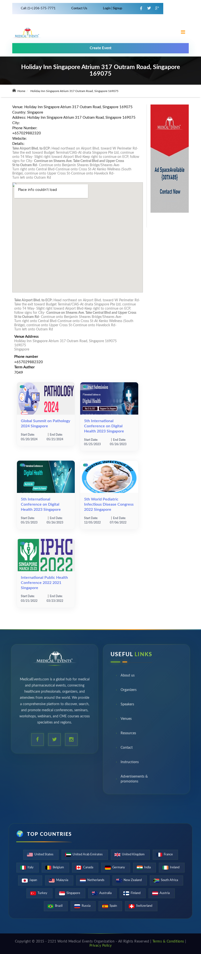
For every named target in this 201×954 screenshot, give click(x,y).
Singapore (73, 893)
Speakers (127, 706)
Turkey (42, 893)
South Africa (169, 880)
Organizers (129, 691)
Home (21, 91)
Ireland (174, 867)
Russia (86, 905)
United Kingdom (133, 854)
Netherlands (95, 880)
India (147, 867)
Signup (117, 8)
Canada (88, 867)
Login (107, 8)
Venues (126, 720)
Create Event (101, 48)
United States (43, 854)
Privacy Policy (100, 945)
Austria (165, 893)
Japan (33, 880)
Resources (128, 735)
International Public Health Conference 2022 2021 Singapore (44, 583)
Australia (105, 893)
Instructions (130, 764)
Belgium (58, 867)
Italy (30, 867)
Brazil (59, 905)
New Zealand (133, 880)
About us (128, 677)
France (168, 854)
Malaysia (62, 880)
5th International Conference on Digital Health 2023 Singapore (104, 426)
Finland (135, 893)
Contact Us (79, 8)
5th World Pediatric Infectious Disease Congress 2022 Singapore (109, 504)
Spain (113, 905)
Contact (127, 749)
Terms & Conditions (168, 941)
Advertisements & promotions (134, 781)
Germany (118, 867)
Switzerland (144, 905)
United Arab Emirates (88, 854)
